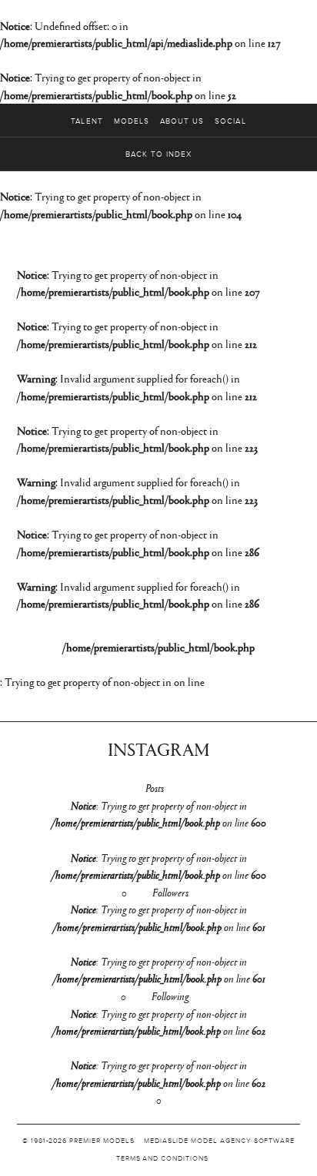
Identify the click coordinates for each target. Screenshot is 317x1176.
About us (182, 121)
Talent (86, 121)
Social (230, 121)
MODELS (131, 121)
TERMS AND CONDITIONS (162, 1158)
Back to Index (158, 154)
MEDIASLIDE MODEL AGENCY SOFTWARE (219, 1141)
